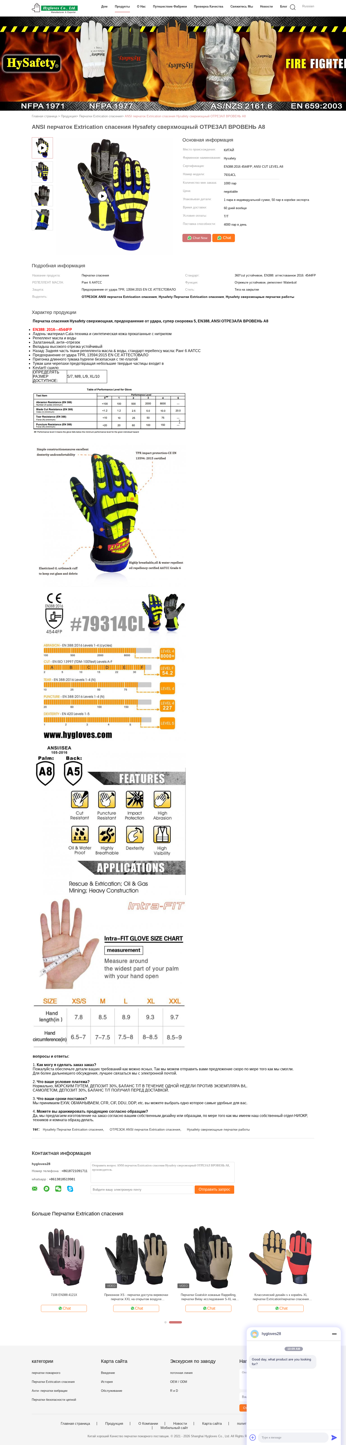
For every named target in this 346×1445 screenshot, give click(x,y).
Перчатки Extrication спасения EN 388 (136, 1295)
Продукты (122, 6)
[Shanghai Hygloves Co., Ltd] (55, 8)
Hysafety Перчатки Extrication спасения (73, 1129)
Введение (108, 1373)
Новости (266, 6)
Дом (104, 6)
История (107, 1382)
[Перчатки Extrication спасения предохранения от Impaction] (208, 1257)
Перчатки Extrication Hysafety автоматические (64, 1297)
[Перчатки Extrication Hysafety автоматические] (64, 1257)
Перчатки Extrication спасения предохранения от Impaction (208, 1297)
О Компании (148, 1423)
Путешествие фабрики (170, 6)
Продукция (114, 1423)
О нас (141, 6)
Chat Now (199, 238)
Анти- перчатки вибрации (49, 1390)
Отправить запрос (214, 1189)
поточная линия (181, 1373)
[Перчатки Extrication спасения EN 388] (136, 1257)
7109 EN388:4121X (281, 1295)
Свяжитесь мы (241, 6)
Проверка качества (208, 6)
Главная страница (75, 1423)
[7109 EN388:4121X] (281, 1257)
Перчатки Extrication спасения (53, 1382)
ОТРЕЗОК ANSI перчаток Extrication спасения (145, 1129)
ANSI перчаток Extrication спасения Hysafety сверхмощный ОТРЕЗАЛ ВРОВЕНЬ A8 (185, 116)
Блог (283, 6)
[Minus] (334, 1334)
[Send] (334, 1437)
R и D (174, 1390)
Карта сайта (212, 1423)
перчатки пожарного (46, 1373)
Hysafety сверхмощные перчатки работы (218, 1129)
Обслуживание (111, 1390)
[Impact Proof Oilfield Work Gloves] (114, 253)
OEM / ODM (178, 1382)
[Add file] (252, 1437)
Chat (226, 237)
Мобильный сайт (174, 1427)
